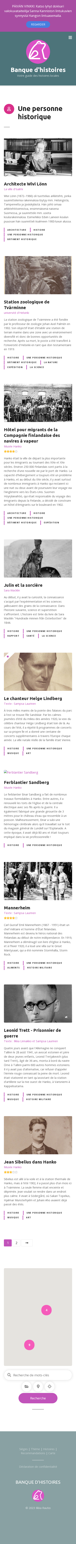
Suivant (27, 1242)
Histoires (49, 1449)
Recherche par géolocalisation (50, 1386)
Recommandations (33, 1453)
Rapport (13, 635)
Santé (30, 635)
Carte (51, 1453)
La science (37, 367)
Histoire (39, 230)
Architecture (16, 230)
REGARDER (38, 24)
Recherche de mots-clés (9, 1375)
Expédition (15, 367)
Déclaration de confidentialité (38, 1466)
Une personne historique (25, 234)
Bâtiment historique (22, 239)
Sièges (23, 1449)
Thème (35, 1449)
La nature (51, 362)
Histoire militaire (39, 967)
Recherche (38, 1398)
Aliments (13, 967)
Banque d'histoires (38, 69)
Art (28, 753)
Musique (13, 753)
